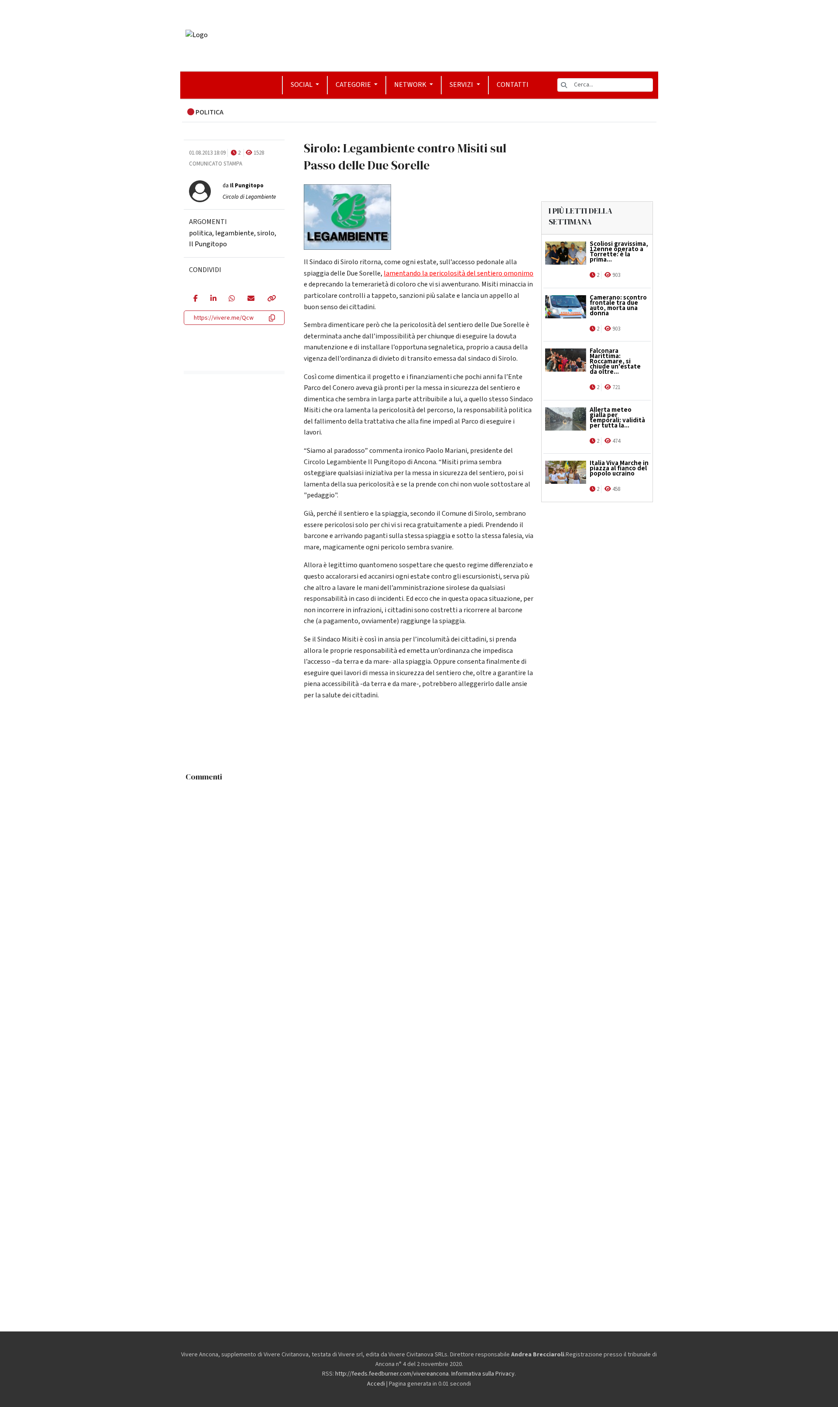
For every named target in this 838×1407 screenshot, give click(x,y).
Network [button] (411, 85)
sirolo (266, 233)
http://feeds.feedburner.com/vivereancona (392, 1373)
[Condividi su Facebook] (195, 299)
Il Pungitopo (208, 244)
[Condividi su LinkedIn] (213, 299)
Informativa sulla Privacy (483, 1373)
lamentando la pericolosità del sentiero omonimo (458, 273)
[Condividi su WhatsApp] (231, 299)
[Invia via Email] (250, 299)
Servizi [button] (462, 85)
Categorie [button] (354, 85)
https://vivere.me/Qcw (224, 318)
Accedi (376, 1383)
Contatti (513, 85)
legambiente (234, 233)
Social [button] (302, 85)
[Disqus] (419, 895)
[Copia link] (271, 299)
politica (200, 233)
